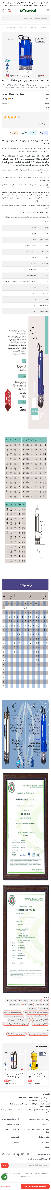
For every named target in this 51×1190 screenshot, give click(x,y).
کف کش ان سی (11, 1000)
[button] (45, 1069)
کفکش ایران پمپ (15, 1004)
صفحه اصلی (43, 27)
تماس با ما (45, 1142)
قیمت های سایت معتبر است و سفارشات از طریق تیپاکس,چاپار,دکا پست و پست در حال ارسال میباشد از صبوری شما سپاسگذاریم (25, 4)
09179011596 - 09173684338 (28, 1098)
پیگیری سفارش (43, 1137)
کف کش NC (22, 1000)
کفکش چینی (32, 1008)
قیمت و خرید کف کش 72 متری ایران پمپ (16, 1024)
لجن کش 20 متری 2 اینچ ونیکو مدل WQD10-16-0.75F (37, 1075)
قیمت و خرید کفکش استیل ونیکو (18, 1020)
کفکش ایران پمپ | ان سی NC (13, 94)
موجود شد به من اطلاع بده (34, 1186)
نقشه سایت (15, 1137)
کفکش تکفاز (44, 1008)
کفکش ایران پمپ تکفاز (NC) (16, 1034)
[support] (18, 1154)
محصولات (33, 27)
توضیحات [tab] (43, 133)
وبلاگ (47, 1147)
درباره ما (16, 1142)
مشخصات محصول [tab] (28, 133)
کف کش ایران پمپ (42, 1004)
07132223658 (34, 1101)
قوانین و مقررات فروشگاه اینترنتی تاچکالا (36, 1131)
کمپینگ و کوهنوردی (10, 1119)
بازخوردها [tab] (13, 133)
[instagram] (23, 1154)
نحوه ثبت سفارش (13, 1124)
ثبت (4, 1165)
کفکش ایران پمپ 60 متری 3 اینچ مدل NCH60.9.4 (13, 1075)
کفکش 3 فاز (29, 1004)
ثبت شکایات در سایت (11, 1129)
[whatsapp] (8, 1154)
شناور (46, 1000)
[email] (13, 1154)
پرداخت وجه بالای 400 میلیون (38, 1119)
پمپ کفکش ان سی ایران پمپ (13, 1016)
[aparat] (3, 1154)
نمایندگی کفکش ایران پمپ (12, 1012)
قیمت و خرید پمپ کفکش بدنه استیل (36, 1012)
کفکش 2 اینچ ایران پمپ (40, 1020)
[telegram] (27, 1154)
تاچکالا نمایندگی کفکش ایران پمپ (37, 1016)
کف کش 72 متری (35, 1000)
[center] (4, 18)
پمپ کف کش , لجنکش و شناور (16, 27)
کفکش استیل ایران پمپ (40, 1024)
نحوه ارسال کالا (43, 1124)
